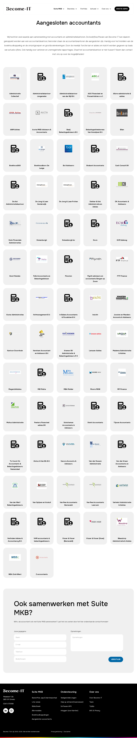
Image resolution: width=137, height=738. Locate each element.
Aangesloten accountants (42, 719)
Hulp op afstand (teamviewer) (72, 702)
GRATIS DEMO (122, 9)
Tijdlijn (91, 706)
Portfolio (83, 9)
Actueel (93, 9)
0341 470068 (8, 704)
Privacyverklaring (56, 732)
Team (91, 702)
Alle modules (36, 711)
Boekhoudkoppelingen (40, 715)
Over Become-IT (95, 698)
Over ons (105, 9)
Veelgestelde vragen (68, 698)
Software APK (66, 706)
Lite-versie (36, 702)
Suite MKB (58, 9)
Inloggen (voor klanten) (69, 711)
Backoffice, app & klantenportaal (44, 698)
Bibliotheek (36, 706)
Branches (70, 9)
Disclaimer (67, 732)
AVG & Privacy (94, 711)
